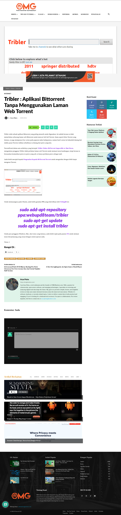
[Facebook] (43, 127)
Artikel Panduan (10, 258)
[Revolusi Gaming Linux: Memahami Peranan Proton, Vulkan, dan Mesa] (111, 145)
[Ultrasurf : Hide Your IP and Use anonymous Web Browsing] (14, 472)
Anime (43, 376)
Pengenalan (95, 14)
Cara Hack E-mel (24, 477)
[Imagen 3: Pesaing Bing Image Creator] (43, 411)
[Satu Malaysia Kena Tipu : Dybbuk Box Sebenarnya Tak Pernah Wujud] (49, 472)
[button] (108, 14)
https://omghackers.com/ (27, 282)
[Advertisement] (60, 55)
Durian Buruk (53, 14)
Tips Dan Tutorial (27, 14)
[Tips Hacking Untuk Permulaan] (14, 463)
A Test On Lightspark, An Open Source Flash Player (64, 267)
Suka (91, 100)
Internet (18, 88)
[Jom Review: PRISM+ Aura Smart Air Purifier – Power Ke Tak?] (49, 463)
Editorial (66, 14)
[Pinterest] (51, 127)
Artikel (75, 14)
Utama (7, 88)
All (31, 376)
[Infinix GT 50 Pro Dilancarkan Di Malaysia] (111, 157)
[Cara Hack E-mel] (14, 480)
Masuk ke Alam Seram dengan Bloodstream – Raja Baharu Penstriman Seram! (31, 397)
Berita (13, 14)
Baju (61, 376)
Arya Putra (13, 118)
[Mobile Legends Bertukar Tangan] (111, 181)
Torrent (29, 258)
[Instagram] (86, 496)
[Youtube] (94, 496)
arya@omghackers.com (48, 298)
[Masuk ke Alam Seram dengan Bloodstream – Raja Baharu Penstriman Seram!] (43, 389)
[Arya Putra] (6, 118)
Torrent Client (39, 258)
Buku (72, 376)
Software (21, 258)
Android (36, 376)
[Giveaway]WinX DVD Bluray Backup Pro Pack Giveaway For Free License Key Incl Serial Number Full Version (22, 269)
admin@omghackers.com (24, 506)
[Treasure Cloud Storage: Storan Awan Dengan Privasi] (43, 432)
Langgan (101, 110)
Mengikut (102, 100)
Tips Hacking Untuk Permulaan (27, 461)
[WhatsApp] (56, 127)
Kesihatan (85, 14)
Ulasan (40, 14)
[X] (47, 127)
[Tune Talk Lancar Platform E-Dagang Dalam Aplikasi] (111, 133)
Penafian (14, 19)
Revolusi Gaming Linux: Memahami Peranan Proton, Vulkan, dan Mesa (97, 144)
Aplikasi (49, 376)
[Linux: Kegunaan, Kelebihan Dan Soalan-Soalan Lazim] (111, 169)
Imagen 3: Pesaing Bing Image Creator (19, 419)
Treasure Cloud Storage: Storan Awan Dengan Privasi (23, 440)
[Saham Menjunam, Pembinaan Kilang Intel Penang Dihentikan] (49, 480)
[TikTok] (90, 496)
